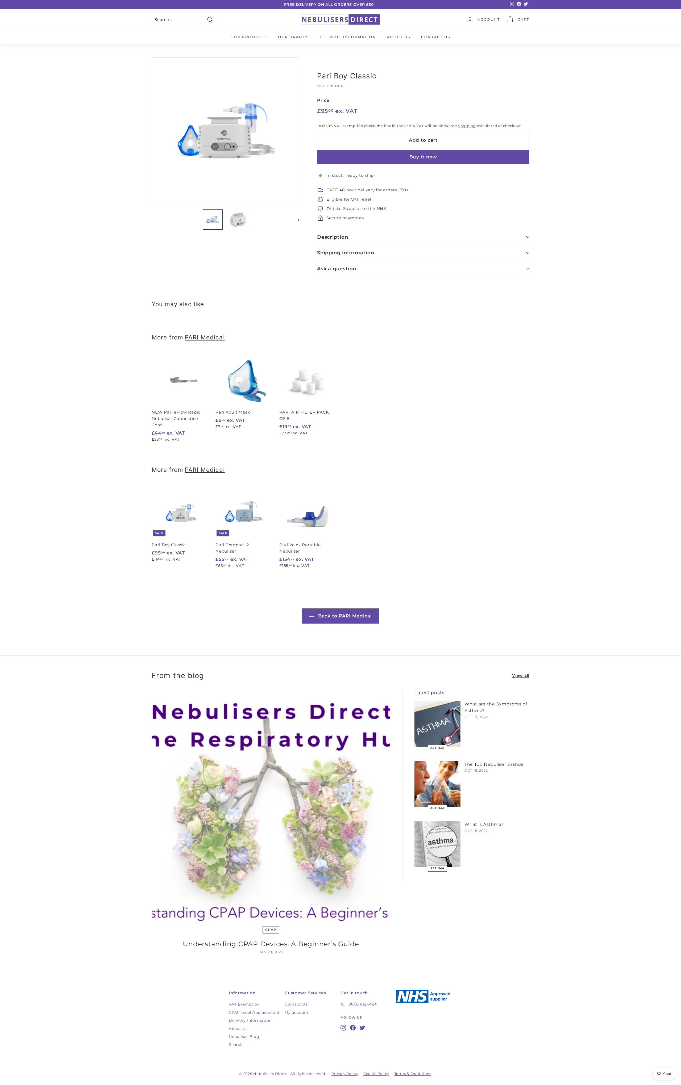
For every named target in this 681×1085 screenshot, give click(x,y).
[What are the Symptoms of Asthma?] (437, 724)
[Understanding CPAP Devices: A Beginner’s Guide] (271, 809)
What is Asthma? (484, 824)
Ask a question (336, 269)
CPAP (270, 930)
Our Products (249, 37)
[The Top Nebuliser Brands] (437, 784)
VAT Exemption (244, 1004)
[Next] (296, 219)
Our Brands (293, 37)
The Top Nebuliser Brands (494, 764)
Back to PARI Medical (344, 616)
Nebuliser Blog (244, 1036)
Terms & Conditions (413, 1073)
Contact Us (435, 37)
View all (520, 675)
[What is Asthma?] (437, 844)
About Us (398, 37)
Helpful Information (348, 37)
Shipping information (345, 253)
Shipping (467, 126)
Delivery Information (250, 1020)
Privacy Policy (344, 1073)
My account (297, 1012)
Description (332, 237)
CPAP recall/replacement (254, 1012)
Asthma (437, 748)
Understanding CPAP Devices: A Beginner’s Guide (271, 944)
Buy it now (423, 156)
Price (323, 100)
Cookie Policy (376, 1073)
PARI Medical (205, 337)
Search (236, 1044)
